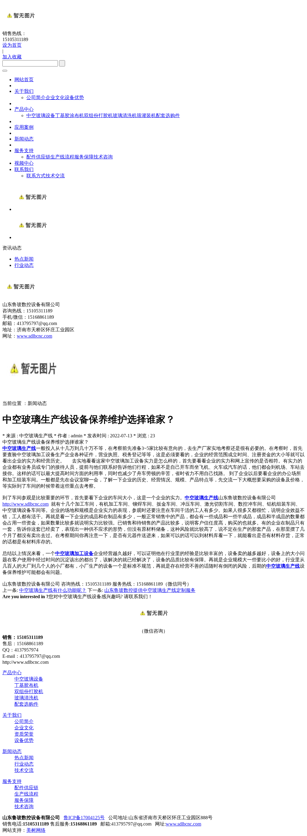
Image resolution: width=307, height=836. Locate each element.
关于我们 (24, 91)
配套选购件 (168, 115)
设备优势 (74, 97)
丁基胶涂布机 (69, 115)
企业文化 (55, 97)
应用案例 (24, 127)
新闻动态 (24, 138)
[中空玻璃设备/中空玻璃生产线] (32, 237)
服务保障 (84, 156)
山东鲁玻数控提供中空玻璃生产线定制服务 (149, 590)
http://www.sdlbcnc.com (25, 504)
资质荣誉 (24, 734)
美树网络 (36, 830)
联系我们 (24, 169)
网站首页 (24, 79)
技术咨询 (103, 156)
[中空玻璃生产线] (32, 209)
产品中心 (24, 109)
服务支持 (24, 150)
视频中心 (24, 163)
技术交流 (55, 175)
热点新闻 (24, 757)
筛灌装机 (146, 115)
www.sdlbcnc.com (34, 335)
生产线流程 (62, 156)
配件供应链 (38, 156)
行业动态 (24, 764)
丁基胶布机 (26, 685)
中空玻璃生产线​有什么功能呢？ (52, 590)
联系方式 (36, 175)
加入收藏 (12, 56)
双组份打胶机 (98, 115)
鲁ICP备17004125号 (84, 817)
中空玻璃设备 (40, 115)
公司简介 (36, 97)
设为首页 (12, 45)
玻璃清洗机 (125, 115)
